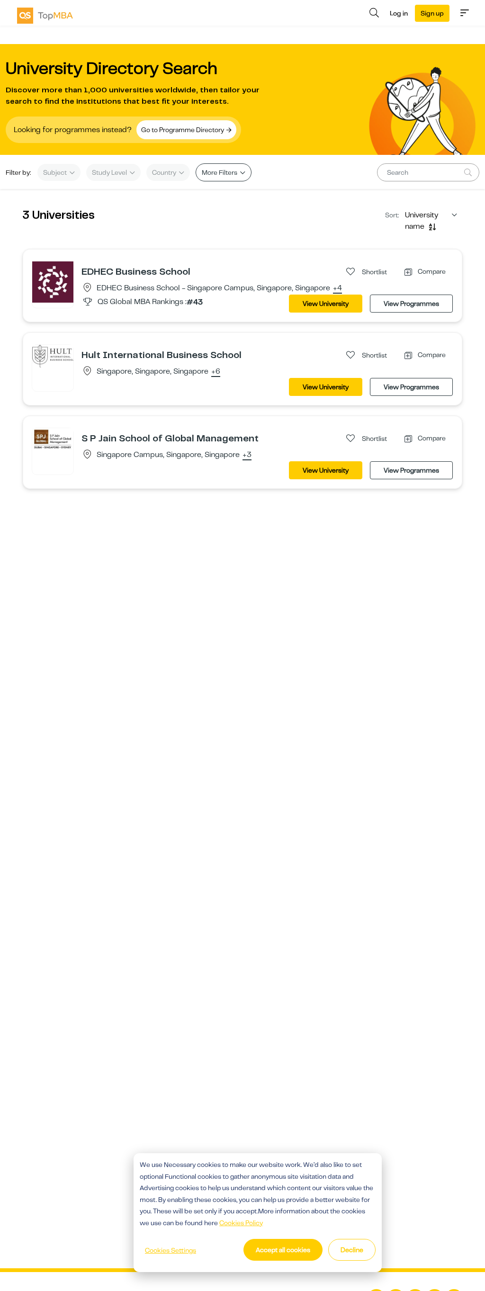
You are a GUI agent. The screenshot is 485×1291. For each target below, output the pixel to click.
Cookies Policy (241, 1223)
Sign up (432, 13)
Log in (399, 13)
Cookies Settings (170, 1250)
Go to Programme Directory (183, 130)
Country (165, 172)
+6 (215, 372)
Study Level (110, 172)
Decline (352, 1250)
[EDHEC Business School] (52, 282)
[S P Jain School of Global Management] (52, 438)
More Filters (220, 172)
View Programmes (411, 303)
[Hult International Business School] (52, 355)
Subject (55, 172)
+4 (337, 288)
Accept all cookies (283, 1250)
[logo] (45, 16)
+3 (246, 455)
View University (326, 303)
